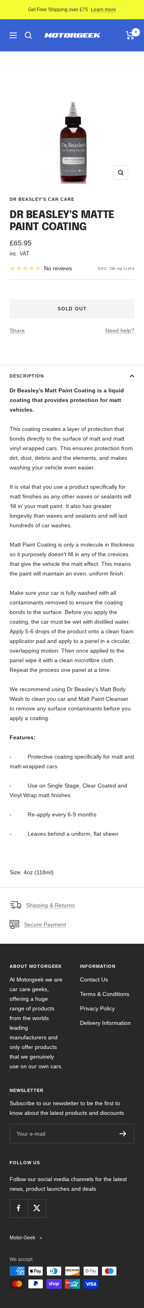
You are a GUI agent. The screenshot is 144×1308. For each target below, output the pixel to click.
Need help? (119, 330)
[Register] (123, 1134)
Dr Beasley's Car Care (42, 199)
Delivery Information (105, 1023)
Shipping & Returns (50, 905)
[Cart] (130, 35)
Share (17, 330)
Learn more (103, 9)
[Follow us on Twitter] (37, 1208)
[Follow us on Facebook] (19, 1208)
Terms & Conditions (104, 994)
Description (27, 375)
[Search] (28, 35)
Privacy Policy (97, 1008)
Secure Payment (45, 924)
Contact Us (94, 979)
